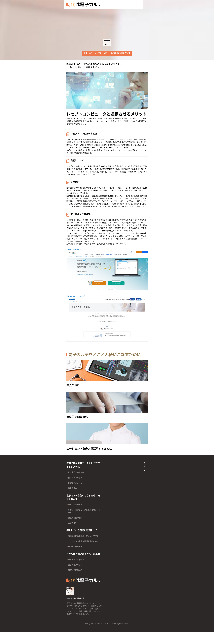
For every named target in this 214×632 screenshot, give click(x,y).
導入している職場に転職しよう (82, 530)
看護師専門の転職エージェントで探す (83, 536)
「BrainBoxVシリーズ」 (76, 296)
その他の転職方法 (75, 546)
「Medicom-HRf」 (74, 249)
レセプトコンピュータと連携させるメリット (84, 511)
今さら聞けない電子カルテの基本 (83, 553)
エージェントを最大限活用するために (83, 541)
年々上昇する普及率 (76, 472)
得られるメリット (75, 477)
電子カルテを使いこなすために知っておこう (83, 497)
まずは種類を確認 (75, 504)
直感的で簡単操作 (75, 518)
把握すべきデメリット (77, 483)
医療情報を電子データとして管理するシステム (83, 465)
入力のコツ (72, 523)
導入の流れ (72, 488)
